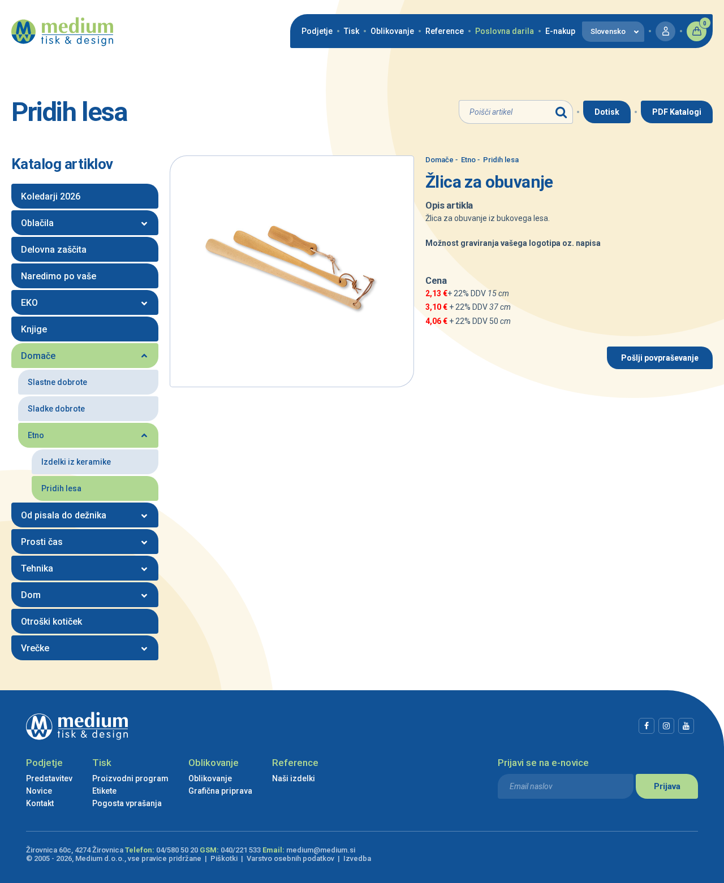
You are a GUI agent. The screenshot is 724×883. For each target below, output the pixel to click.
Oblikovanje (392, 31)
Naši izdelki (293, 778)
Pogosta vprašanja (127, 803)
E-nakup (560, 31)
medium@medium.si (320, 850)
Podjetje (317, 31)
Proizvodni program (130, 778)
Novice (39, 790)
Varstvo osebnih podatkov (290, 858)
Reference (444, 31)
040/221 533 (241, 850)
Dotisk (606, 111)
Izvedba (357, 858)
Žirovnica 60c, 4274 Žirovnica (74, 850)
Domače (439, 159)
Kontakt (40, 803)
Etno (465, 159)
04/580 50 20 (177, 850)
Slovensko (608, 31)
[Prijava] (665, 31)
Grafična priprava (220, 790)
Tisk (351, 31)
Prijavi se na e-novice (543, 762)
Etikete (104, 790)
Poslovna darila (504, 31)
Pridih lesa (498, 159)
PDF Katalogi (676, 111)
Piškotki (224, 858)
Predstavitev (49, 778)
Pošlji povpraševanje (660, 357)
